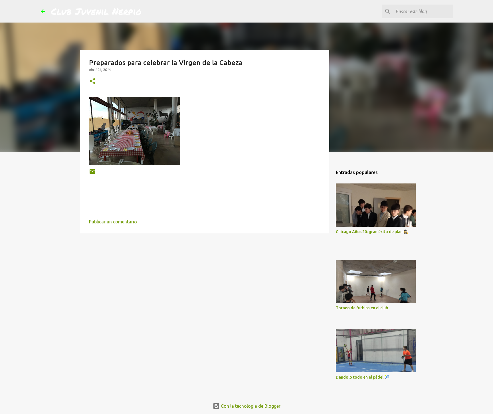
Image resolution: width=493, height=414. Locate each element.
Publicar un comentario (113, 221)
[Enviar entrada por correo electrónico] (92, 173)
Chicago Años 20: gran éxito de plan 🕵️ (372, 231)
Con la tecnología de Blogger (250, 406)
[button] (92, 81)
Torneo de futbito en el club (362, 308)
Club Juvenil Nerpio (96, 11)
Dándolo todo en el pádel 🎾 (362, 377)
